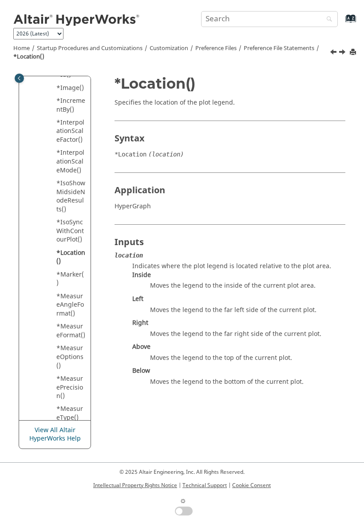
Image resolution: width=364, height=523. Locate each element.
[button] (52, 88)
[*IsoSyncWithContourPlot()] (334, 53)
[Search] (327, 19)
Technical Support (204, 485)
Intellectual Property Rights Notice (135, 485)
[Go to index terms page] (341, 22)
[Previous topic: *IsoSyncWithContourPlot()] (334, 53)
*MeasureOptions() (69, 356)
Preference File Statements (279, 48)
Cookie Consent (251, 485)
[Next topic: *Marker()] (343, 53)
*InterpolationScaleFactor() (70, 131)
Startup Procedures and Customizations (89, 48)
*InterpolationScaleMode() (70, 161)
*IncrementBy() (70, 105)
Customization (169, 48)
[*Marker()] (343, 53)
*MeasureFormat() (70, 331)
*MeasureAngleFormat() (70, 305)
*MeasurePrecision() (69, 387)
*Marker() (70, 279)
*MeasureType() (69, 413)
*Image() (70, 88)
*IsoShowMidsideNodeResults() (70, 196)
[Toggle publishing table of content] (19, 78)
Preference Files (216, 48)
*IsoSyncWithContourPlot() (70, 231)
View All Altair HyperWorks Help (55, 434)
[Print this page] (353, 53)
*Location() (28, 57)
